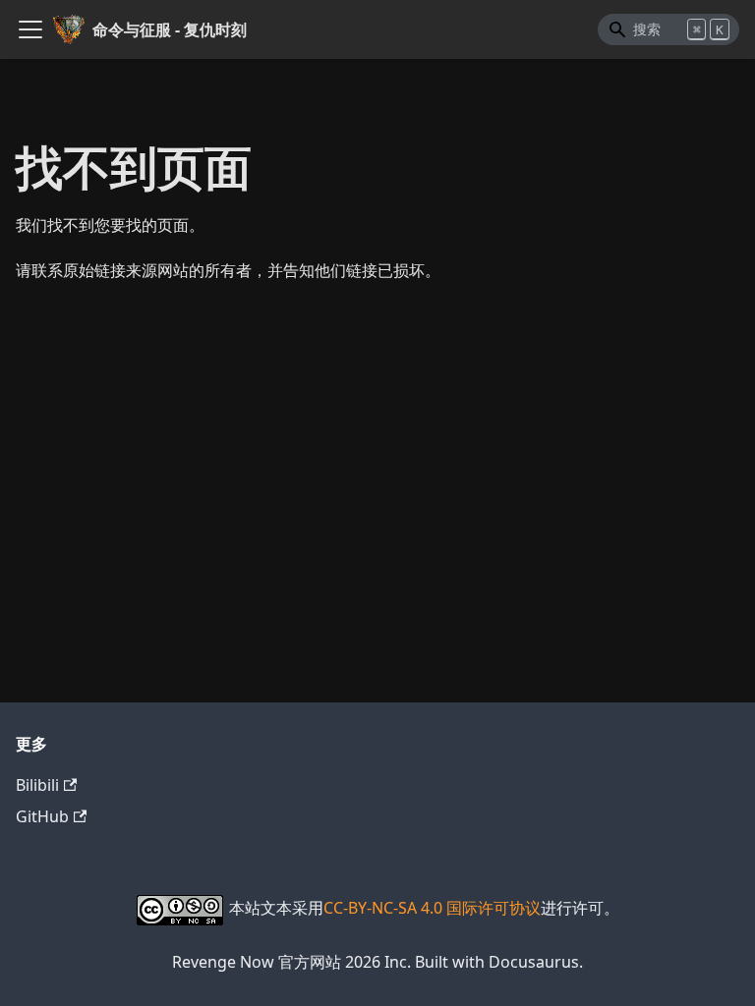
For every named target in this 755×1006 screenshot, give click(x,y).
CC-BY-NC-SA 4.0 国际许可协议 (432, 908)
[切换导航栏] (30, 29)
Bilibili (37, 785)
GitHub (42, 816)
